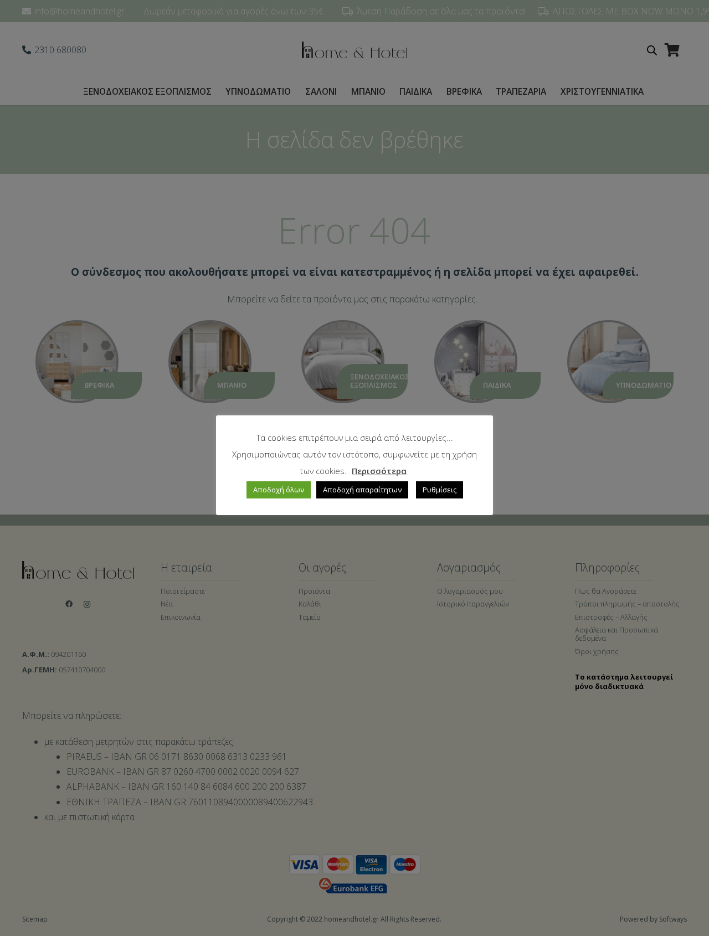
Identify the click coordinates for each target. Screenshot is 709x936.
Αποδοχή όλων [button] (278, 490)
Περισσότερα (379, 470)
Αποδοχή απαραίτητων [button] (362, 490)
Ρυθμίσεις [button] (439, 490)
